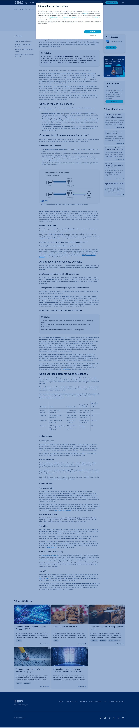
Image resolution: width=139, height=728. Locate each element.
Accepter (49, 21)
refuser (96, 17)
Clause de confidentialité (70, 17)
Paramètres (85, 13)
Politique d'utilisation (52, 17)
